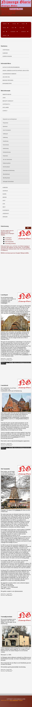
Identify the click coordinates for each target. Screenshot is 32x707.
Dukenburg (13, 31)
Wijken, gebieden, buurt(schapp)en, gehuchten (16, 70)
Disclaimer (6, 107)
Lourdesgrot (8, 237)
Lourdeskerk (8, 239)
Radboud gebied (6, 163)
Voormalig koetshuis (10, 243)
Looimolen (18, 510)
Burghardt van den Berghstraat (10, 119)
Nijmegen (5, 23)
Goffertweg (5, 137)
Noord (23, 23)
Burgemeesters (7, 83)
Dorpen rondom (7, 56)
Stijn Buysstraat (6, 177)
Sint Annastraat (6, 166)
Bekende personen (8, 80)
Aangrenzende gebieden (9, 73)
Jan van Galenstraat (7, 159)
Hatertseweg (6, 148)
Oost (13, 27)
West (4, 31)
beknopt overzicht (8, 101)
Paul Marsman (14, 700)
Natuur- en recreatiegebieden (11, 67)
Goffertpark (5, 133)
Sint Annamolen (9, 241)
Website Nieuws (7, 94)
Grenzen (4, 35)
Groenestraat (6, 144)
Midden (4, 27)
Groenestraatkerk (24, 417)
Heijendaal (5, 155)
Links (4, 97)
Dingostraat (5, 122)
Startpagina (6, 49)
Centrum (14, 23)
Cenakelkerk (4, 417)
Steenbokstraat (6, 174)
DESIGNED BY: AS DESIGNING (16, 703)
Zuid (20, 27)
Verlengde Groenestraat (8, 181)
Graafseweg (5, 141)
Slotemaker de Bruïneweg (8, 170)
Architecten (6, 77)
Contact (5, 110)
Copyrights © (6, 104)
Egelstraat (5, 126)
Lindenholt (23, 31)
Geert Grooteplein (7, 130)
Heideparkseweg (7, 152)
